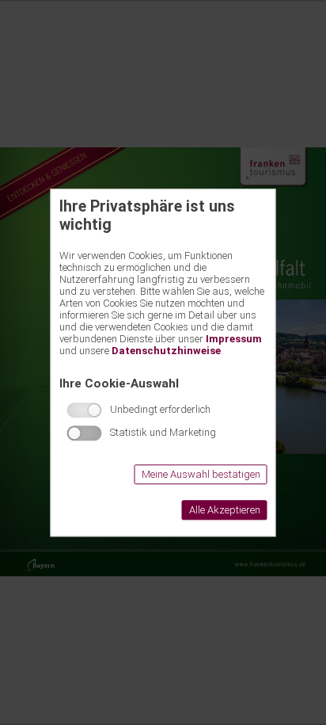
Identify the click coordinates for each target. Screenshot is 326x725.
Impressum (234, 339)
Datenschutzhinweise (166, 351)
